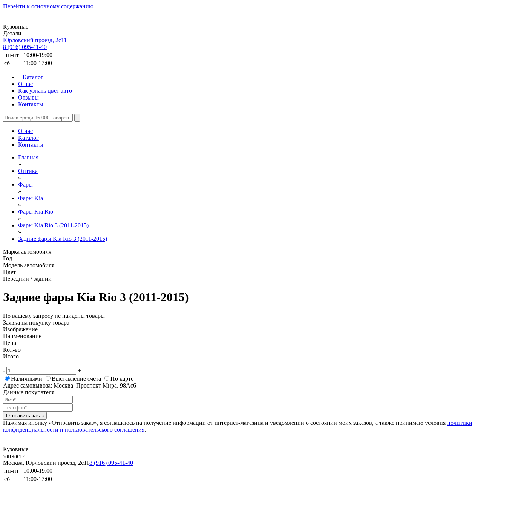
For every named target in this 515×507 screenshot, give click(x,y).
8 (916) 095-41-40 (25, 47)
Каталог (33, 77)
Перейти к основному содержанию (48, 6)
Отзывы (28, 97)
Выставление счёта (76, 378)
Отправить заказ (25, 415)
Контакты (30, 104)
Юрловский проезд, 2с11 (35, 40)
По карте (121, 378)
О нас (25, 84)
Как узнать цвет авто (45, 90)
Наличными (26, 378)
